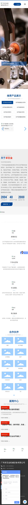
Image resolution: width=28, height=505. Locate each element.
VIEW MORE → (5, 417)
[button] (3, 129)
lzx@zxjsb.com (22, 454)
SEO (20, 499)
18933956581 (14, 454)
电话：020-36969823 (8, 468)
